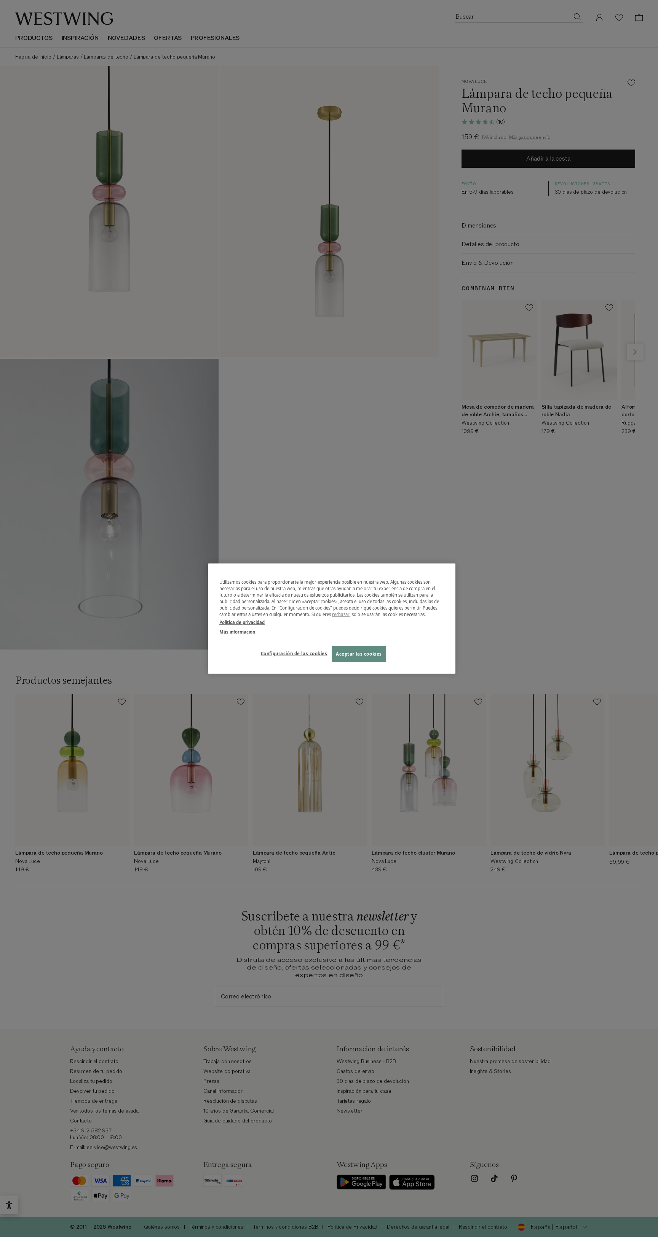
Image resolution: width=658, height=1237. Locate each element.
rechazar (341, 614)
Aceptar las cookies (359, 654)
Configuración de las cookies (294, 653)
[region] (331, 618)
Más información (237, 632)
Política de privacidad (242, 622)
